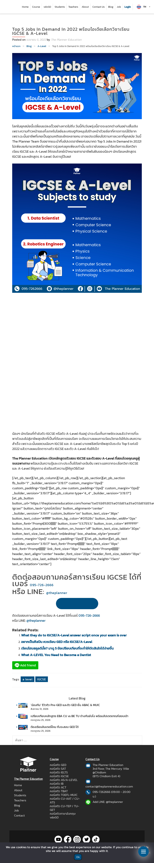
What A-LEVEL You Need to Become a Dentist (56, 654)
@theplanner (56, 592)
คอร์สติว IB (56, 783)
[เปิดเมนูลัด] (143, 851)
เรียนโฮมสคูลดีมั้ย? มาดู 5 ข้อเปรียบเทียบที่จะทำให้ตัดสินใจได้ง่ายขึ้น (67, 648)
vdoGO (47, 7)
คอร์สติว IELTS (59, 772)
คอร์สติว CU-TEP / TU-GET (64, 808)
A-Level (42, 46)
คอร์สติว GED (58, 765)
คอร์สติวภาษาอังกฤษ (62, 813)
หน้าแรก (16, 46)
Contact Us (98, 7)
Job (119, 7)
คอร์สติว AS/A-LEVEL (64, 780)
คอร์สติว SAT (58, 768)
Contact (19, 815)
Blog (110, 7)
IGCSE (41, 679)
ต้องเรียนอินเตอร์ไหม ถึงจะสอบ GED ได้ (55, 727)
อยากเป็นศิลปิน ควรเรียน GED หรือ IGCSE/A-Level (56, 641)
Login (128, 7)
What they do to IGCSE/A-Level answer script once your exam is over (74, 635)
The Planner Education (66, 39)
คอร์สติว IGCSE (59, 776)
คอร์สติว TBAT (59, 791)
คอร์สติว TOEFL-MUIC (64, 795)
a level (27, 679)
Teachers (73, 7)
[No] (149, 853)
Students (60, 7)
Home (25, 7)
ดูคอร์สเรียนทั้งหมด (77, 603)
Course (36, 7)
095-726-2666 (42, 584)
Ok (78, 857)
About (85, 7)
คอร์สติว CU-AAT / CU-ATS (65, 800)
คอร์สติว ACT (58, 787)
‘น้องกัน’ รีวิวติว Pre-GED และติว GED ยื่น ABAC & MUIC (65, 705)
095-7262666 (101, 792)
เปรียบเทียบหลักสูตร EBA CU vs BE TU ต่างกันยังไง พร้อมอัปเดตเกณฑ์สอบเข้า (79, 716)
